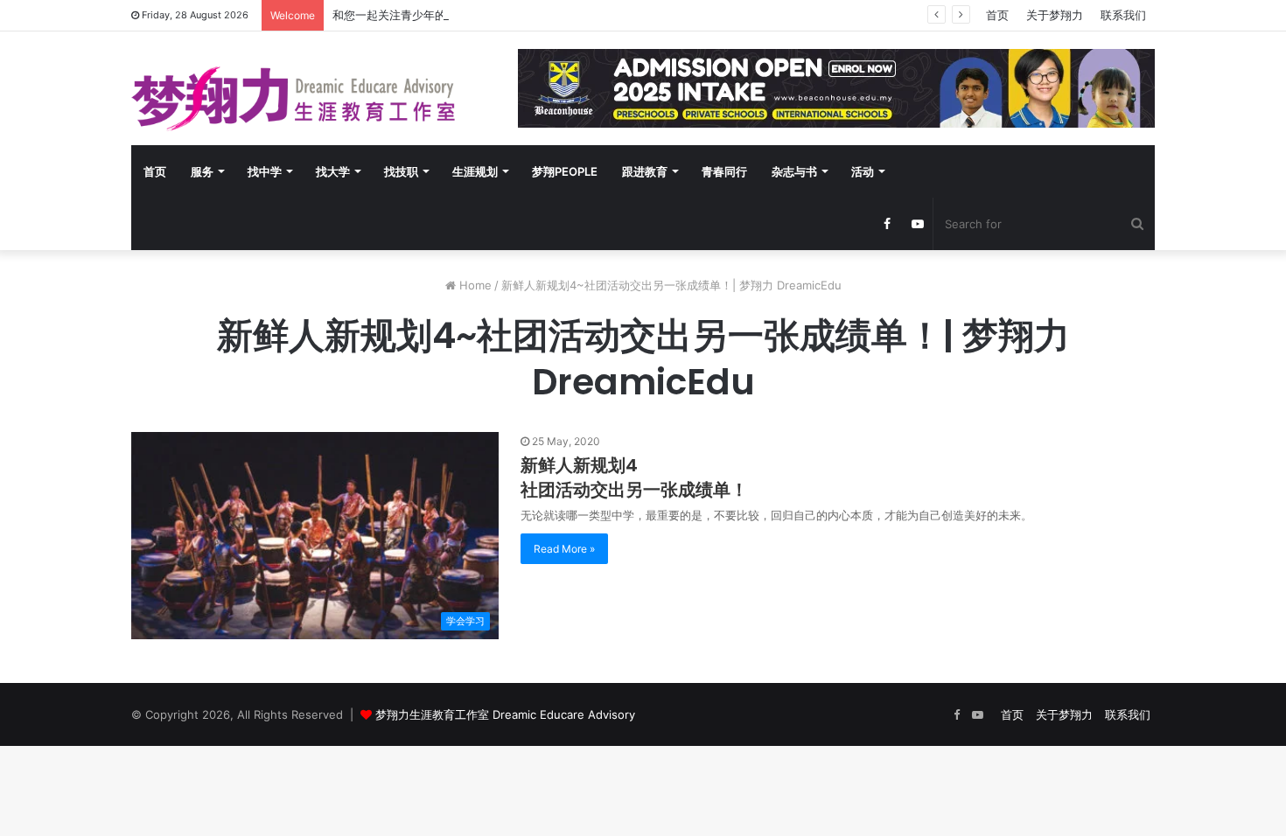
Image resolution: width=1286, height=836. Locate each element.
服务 (202, 171)
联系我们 (1123, 15)
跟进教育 (644, 171)
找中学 (265, 171)
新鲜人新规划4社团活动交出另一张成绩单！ (634, 477)
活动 (862, 171)
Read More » (564, 548)
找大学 (333, 171)
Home (474, 285)
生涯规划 (475, 171)
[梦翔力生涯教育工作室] (293, 98)
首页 (997, 15)
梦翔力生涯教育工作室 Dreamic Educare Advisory (505, 714)
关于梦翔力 (1054, 15)
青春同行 (724, 171)
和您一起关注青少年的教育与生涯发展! (430, 15)
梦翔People (565, 171)
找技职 (401, 171)
